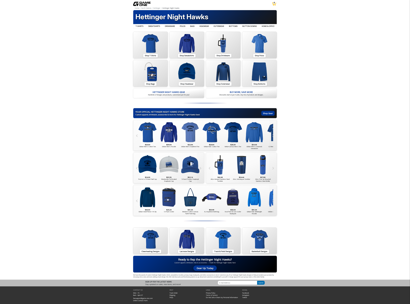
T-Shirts (139, 26)
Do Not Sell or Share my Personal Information (222, 297)
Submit (260, 283)
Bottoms (233, 26)
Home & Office (268, 26)
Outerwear (219, 26)
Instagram (245, 295)
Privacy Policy (210, 293)
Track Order (173, 293)
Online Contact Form (140, 301)
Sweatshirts (154, 26)
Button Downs (249, 26)
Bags (192, 26)
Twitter (244, 297)
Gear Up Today (205, 268)
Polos (182, 26)
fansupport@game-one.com (143, 298)
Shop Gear (268, 113)
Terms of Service (212, 295)
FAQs (171, 297)
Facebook (245, 293)
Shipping (172, 295)
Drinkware (170, 26)
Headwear (204, 26)
